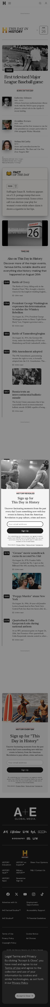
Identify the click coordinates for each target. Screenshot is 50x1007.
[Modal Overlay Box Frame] (25, 503)
